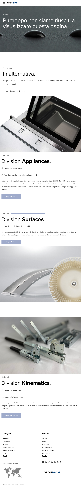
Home (5, 14)
